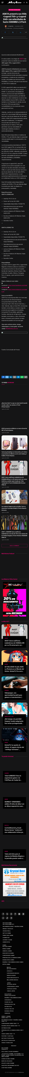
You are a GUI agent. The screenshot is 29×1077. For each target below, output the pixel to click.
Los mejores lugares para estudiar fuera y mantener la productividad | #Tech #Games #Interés (14, 508)
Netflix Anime (7, 933)
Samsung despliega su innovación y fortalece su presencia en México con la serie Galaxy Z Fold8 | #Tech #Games (14, 454)
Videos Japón (11, 991)
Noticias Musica (11, 968)
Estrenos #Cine (6, 1028)
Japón (9, 983)
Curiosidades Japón (13, 986)
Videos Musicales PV (13, 977)
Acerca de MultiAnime (8, 1058)
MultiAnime (5, 1048)
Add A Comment (14, 545)
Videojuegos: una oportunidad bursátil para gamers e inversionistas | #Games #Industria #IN (13, 696)
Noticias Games (7, 946)
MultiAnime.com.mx (12, 328)
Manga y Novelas (8, 928)
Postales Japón (12, 988)
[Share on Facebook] (5, 32)
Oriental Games (7, 951)
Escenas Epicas (9, 1011)
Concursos (8, 999)
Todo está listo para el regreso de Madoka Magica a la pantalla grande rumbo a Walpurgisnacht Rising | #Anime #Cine (14, 858)
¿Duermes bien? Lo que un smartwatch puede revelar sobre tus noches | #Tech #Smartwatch (14, 405)
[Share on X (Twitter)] (12, 32)
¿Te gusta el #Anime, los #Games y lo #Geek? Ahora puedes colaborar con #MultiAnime (13, 1055)
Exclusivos (8, 994)
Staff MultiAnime (7, 1067)
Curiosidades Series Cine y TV (10, 1023)
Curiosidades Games (8, 955)
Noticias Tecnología (14, 9)
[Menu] (3, 2)
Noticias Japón (11, 984)
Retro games (6, 964)
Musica (9, 967)
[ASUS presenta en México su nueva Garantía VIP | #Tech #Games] (14, 419)
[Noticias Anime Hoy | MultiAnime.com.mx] (14, 2)
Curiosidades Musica (13, 973)
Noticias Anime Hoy (8, 924)
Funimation (6, 937)
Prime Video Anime (8, 935)
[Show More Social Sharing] (26, 32)
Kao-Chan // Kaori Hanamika (10, 1051)
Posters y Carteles (7, 1036)
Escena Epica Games (8, 959)
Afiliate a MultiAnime (8, 1063)
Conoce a (9, 971)
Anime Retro (6, 942)
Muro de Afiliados (7, 1061)
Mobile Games (7, 948)
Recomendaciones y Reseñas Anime (13, 926)
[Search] (26, 2)
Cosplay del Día (9, 1008)
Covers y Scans (7, 939)
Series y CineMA (6, 1016)
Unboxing (7, 1013)
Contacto (5, 1049)
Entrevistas (8, 1006)
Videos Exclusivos (10, 995)
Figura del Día (9, 1002)
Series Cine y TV (6, 1017)
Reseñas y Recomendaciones (13, 997)
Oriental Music (11, 975)
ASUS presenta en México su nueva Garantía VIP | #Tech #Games (14, 429)
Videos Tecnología (7, 1042)
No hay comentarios (19, 28)
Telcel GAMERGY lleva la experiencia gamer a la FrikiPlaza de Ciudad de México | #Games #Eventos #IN (14, 780)
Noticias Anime (7, 922)
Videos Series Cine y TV (8, 1033)
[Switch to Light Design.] (24, 2)
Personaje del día (10, 1004)
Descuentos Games (8, 953)
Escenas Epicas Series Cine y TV (11, 1025)
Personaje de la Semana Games (12, 957)
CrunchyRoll (7, 931)
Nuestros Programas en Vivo (10, 1065)
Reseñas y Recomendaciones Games (13, 962)
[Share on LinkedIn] (20, 32)
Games (4, 945)
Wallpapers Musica (12, 979)
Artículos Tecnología (8, 1040)
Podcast (13, 1045)
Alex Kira (11, 26)
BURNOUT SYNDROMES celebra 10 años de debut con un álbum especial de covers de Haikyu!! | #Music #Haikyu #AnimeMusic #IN (14, 806)
